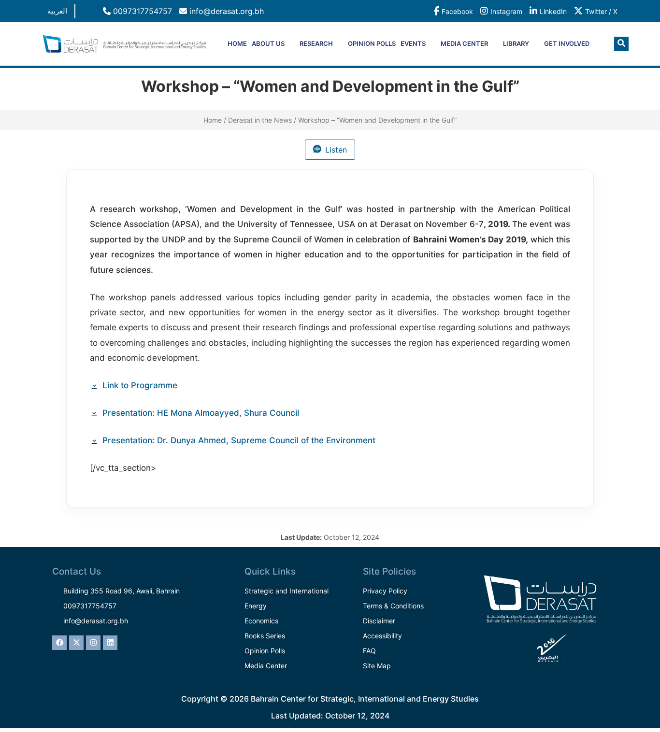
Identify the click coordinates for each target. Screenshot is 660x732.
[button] (621, 44)
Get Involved (566, 43)
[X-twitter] (76, 642)
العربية (57, 10)
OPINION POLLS (372, 43)
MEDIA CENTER (464, 43)
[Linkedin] (110, 642)
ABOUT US (268, 43)
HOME (237, 43)
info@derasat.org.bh (225, 11)
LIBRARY (516, 43)
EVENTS (413, 43)
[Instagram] (93, 642)
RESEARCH (316, 43)
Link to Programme (139, 385)
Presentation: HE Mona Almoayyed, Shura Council (200, 413)
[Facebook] (59, 642)
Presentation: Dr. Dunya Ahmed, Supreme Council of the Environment (238, 440)
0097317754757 (141, 11)
